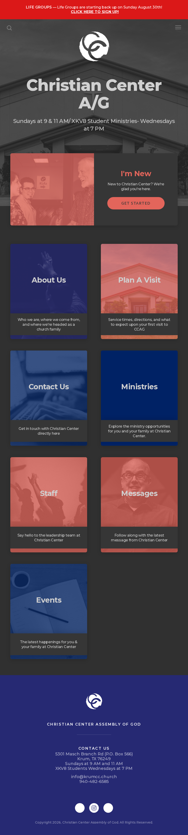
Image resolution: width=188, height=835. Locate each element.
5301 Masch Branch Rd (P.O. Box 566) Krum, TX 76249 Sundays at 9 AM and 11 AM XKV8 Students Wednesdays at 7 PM (94, 761)
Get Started (135, 203)
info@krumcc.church (94, 776)
